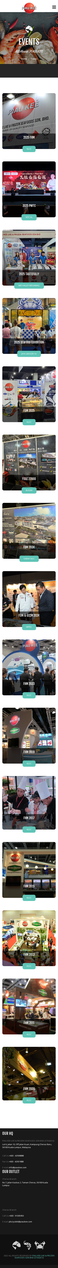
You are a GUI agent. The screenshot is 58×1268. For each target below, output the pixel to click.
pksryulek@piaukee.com (20, 1221)
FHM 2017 (29, 818)
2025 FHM (29, 137)
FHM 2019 (29, 752)
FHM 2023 (29, 684)
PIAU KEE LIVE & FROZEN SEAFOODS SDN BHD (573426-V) (34, 1256)
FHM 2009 (29, 1089)
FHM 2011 (29, 1023)
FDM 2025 (29, 411)
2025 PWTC (29, 206)
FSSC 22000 (29, 479)
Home (24, 58)
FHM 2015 (29, 886)
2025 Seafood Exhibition (29, 342)
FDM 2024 (29, 547)
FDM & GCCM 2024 (29, 615)
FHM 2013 (29, 955)
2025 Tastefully (29, 274)
